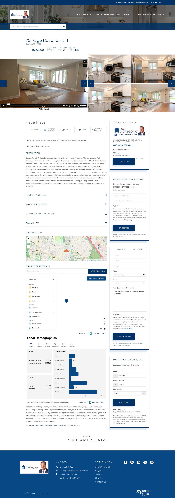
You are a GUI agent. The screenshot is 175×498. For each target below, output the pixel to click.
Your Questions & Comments (123, 288)
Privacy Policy (128, 220)
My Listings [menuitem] (95, 14)
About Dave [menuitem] (81, 14)
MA (41, 425)
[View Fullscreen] (28, 246)
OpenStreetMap (94, 260)
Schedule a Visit (138, 249)
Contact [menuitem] (147, 14)
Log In (155, 2)
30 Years (127, 365)
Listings (35, 425)
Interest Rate (117, 389)
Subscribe (124, 228)
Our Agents (139, 159)
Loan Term (117, 365)
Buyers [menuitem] (125, 14)
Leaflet (86, 260)
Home (28, 425)
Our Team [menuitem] (100, 478)
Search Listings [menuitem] (111, 14)
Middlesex (48, 425)
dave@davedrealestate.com (139, 2)
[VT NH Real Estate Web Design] (143, 493)
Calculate (124, 402)
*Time (115, 279)
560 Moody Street (69, 476)
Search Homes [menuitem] (102, 467)
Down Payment (118, 380)
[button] (64, 26)
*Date (115, 271)
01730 (64, 425)
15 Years (136, 365)
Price (115, 372)
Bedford (57, 425)
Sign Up (160, 2)
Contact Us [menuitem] (100, 482)
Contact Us (124, 162)
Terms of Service (123, 345)
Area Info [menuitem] (157, 14)
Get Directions (98, 271)
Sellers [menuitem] (136, 14)
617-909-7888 (122, 2)
